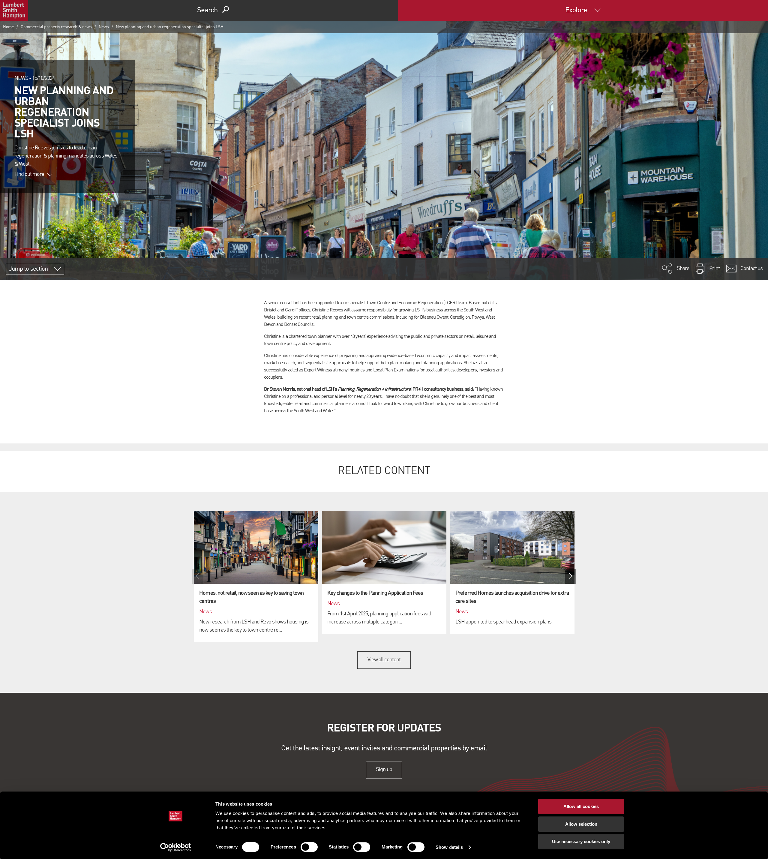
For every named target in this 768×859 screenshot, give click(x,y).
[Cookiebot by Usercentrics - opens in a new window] (175, 847)
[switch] (309, 847)
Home (8, 27)
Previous (197, 576)
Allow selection (581, 824)
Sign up (384, 769)
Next (570, 576)
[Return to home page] (14, 10)
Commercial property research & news (56, 27)
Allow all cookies (581, 806)
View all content (384, 659)
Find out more (29, 174)
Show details (449, 847)
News (104, 27)
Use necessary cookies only (581, 841)
